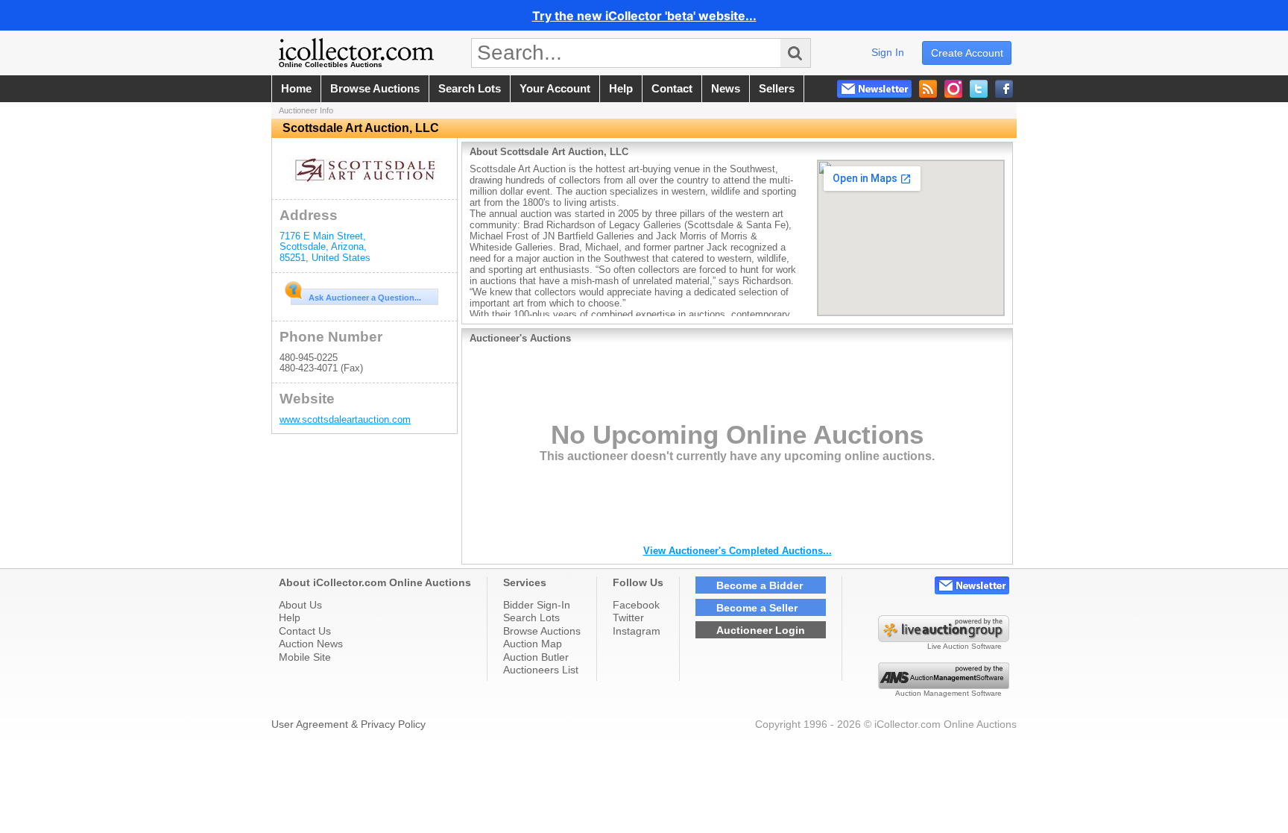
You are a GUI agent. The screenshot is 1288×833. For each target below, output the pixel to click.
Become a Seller (757, 608)
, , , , (325, 246)
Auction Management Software (948, 693)
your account (555, 89)
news (725, 89)
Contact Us (305, 631)
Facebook (636, 605)
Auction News (311, 644)
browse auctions (375, 89)
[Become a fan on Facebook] (1004, 89)
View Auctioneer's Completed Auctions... (737, 550)
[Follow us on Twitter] (979, 89)
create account (967, 53)
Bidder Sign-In (536, 605)
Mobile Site (305, 657)
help (621, 89)
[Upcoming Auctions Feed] (928, 89)
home (296, 89)
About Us (300, 605)
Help (289, 617)
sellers (777, 89)
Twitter (628, 617)
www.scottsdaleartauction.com (345, 419)
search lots (469, 89)
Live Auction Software (964, 646)
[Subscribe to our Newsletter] (874, 89)
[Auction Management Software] (943, 685)
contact (671, 89)
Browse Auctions (542, 631)
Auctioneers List (540, 670)
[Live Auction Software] (943, 638)
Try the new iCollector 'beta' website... (644, 15)
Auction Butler (536, 657)
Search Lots (531, 617)
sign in (887, 52)
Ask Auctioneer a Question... (365, 297)
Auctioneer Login (760, 630)
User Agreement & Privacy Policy (348, 724)
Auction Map (532, 644)
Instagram (636, 631)
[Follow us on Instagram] (953, 89)
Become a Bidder (759, 585)
